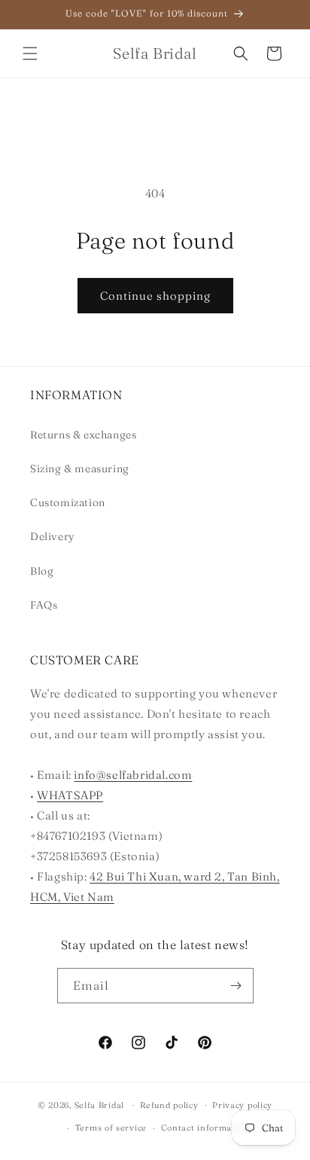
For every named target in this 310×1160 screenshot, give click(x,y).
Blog (41, 571)
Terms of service (111, 1127)
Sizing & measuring (79, 468)
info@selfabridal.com (133, 775)
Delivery (52, 536)
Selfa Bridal (99, 1104)
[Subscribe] (236, 985)
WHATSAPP (70, 795)
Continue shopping (155, 295)
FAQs (43, 605)
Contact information (205, 1127)
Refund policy (169, 1105)
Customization (67, 502)
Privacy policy (242, 1105)
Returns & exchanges (83, 434)
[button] (30, 53)
